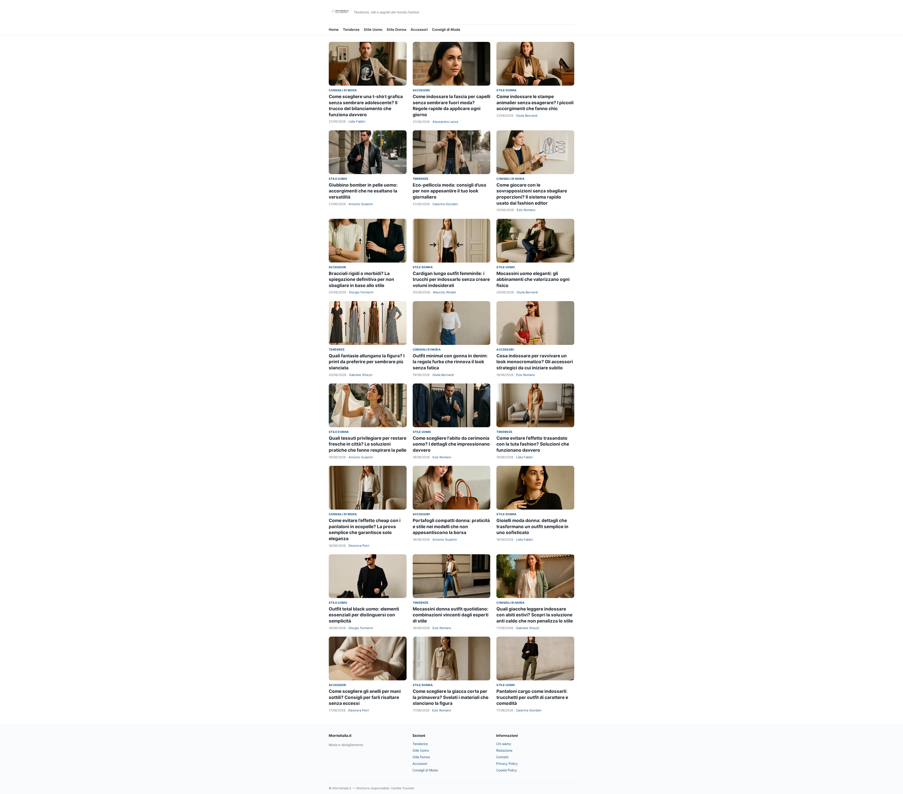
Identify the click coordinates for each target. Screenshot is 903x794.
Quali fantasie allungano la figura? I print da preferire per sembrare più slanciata (366, 362)
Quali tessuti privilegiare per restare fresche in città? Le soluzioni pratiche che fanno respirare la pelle (367, 444)
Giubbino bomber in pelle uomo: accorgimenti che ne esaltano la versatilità (363, 191)
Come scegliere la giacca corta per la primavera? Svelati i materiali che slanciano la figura (450, 697)
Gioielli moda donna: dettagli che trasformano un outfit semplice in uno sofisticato (532, 526)
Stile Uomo (373, 29)
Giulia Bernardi (526, 115)
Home (334, 29)
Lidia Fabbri (357, 121)
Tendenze (351, 29)
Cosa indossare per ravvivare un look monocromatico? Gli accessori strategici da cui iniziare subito (534, 362)
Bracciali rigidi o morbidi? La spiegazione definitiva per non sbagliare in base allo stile (361, 279)
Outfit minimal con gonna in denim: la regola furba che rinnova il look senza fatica (450, 362)
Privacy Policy (507, 764)
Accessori (419, 29)
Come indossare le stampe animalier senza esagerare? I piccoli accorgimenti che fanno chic (535, 102)
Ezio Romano (526, 210)
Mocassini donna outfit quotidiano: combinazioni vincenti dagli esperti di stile (450, 615)
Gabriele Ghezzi (360, 375)
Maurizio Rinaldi (444, 292)
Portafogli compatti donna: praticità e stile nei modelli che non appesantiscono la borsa (451, 526)
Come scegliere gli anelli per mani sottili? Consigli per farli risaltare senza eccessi (365, 697)
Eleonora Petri (359, 545)
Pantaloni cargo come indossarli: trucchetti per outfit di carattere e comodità (532, 697)
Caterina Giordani (445, 204)
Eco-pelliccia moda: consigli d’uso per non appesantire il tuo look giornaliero (449, 191)
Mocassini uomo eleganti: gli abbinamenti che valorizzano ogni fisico (533, 279)
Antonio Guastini (361, 204)
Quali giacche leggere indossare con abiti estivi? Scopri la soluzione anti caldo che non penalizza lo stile (534, 615)
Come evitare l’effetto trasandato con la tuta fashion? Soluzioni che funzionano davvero (532, 444)
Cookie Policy (506, 770)
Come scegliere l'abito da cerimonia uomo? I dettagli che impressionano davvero (451, 444)
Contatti (502, 757)
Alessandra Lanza (445, 122)
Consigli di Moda (446, 29)
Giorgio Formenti (361, 292)
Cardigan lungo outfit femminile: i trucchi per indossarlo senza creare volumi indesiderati (451, 279)
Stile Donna (396, 29)
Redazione (504, 750)
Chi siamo (503, 744)
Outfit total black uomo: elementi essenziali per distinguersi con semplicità (364, 615)
